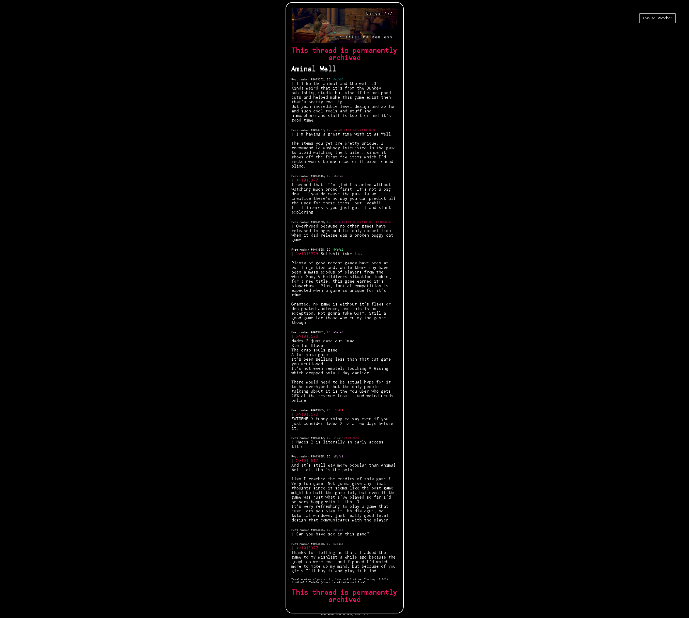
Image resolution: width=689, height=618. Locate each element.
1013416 (318, 176)
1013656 (318, 530)
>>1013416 (351, 130)
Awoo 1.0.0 (361, 614)
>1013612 (308, 461)
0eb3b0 (338, 79)
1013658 (318, 544)
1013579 (318, 222)
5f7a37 (338, 438)
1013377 (318, 130)
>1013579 (308, 254)
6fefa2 (338, 249)
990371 (338, 222)
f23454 (338, 410)
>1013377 (308, 180)
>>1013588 (351, 222)
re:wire (347, 614)
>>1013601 (367, 222)
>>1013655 (351, 438)
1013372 (318, 79)
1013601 (318, 332)
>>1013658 (367, 130)
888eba (338, 530)
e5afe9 (338, 176)
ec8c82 (338, 130)
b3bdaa (338, 544)
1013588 (318, 249)
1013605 (318, 410)
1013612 (318, 438)
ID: (330, 79)
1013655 (318, 456)
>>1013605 (383, 222)
